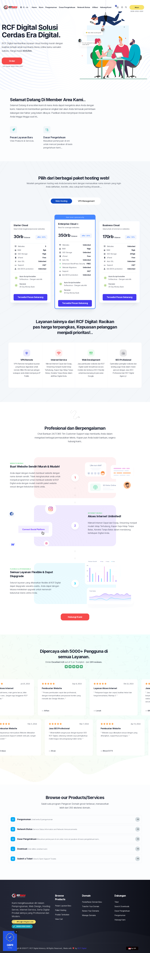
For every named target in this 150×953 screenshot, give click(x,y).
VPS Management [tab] (86, 201)
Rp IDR (133, 948)
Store (41, 7)
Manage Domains (89, 915)
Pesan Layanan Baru (21, 137)
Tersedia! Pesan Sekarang (30, 297)
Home (34, 7)
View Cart (59, 919)
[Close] (16, 932)
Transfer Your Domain (90, 906)
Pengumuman (51, 7)
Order (12, 61)
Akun (137, 7)
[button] (24, 7)
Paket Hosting (60, 910)
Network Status (83, 7)
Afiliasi (95, 7)
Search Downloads (121, 906)
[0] (117, 7)
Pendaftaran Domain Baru (92, 902)
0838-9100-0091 (136, 11)
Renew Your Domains (90, 911)
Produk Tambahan (62, 915)
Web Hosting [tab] (61, 201)
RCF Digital (82, 948)
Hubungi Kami (105, 7)
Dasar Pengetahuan (67, 7)
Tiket (116, 902)
